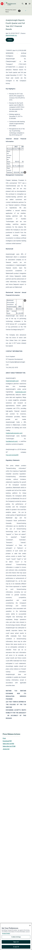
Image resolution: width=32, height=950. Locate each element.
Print (4, 738)
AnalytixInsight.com (12, 381)
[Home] (8, 3)
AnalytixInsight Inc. (11, 35)
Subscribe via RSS (8, 743)
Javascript (6, 749)
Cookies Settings (16, 937)
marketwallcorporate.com (14, 433)
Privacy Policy (6, 933)
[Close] (30, 925)
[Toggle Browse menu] (25, 10)
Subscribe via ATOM (9, 746)
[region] (16, 936)
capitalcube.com (21, 392)
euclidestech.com (11, 441)
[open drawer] (29, 3)
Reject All (16, 942)
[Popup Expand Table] (25, 172)
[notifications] (26, 3)
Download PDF (7, 741)
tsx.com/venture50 (12, 455)
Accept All (16, 946)
